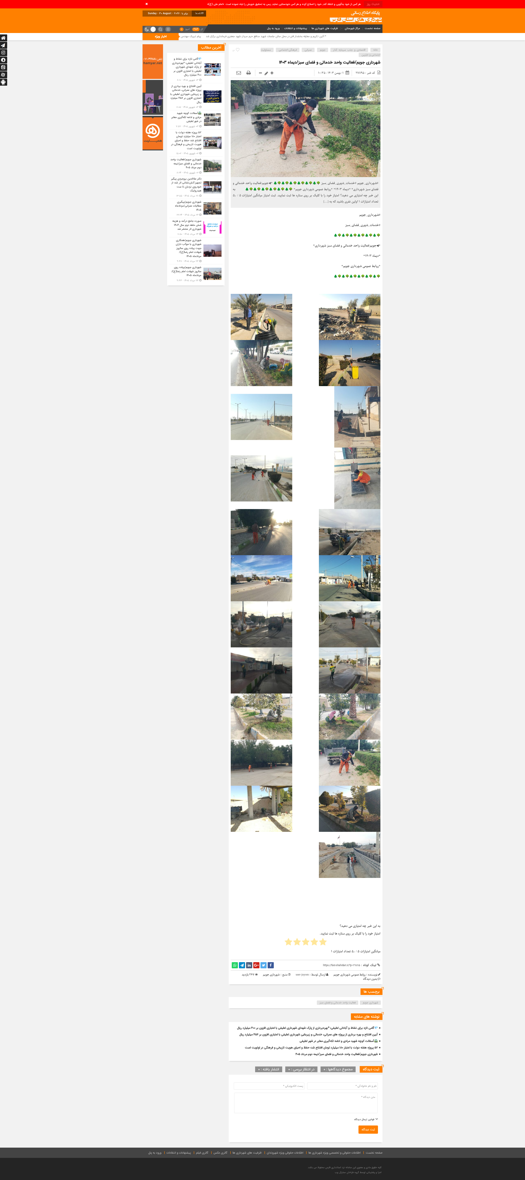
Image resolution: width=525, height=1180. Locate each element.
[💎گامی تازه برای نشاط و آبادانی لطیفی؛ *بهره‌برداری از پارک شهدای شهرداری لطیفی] (196, 69)
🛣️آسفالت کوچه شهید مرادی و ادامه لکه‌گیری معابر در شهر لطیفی (339, 1041)
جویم (322, 50)
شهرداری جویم (370, 1002)
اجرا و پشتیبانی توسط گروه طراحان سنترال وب (358, 1172)
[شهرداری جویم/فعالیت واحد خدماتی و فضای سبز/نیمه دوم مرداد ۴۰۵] (196, 166)
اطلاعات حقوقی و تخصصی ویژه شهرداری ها (334, 1152)
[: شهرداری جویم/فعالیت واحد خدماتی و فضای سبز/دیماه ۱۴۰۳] (239, 73)
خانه (375, 50)
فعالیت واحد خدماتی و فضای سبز (338, 1002)
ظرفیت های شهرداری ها (325, 28)
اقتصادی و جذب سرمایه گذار (349, 50)
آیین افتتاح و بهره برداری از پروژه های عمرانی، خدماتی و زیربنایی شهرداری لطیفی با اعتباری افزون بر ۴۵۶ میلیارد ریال (308, 1034)
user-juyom (302, 975)
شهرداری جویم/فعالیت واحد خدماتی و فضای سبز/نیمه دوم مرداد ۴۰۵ (337, 1054)
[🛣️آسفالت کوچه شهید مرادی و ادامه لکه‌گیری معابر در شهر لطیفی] (196, 119)
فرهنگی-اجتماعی (288, 50)
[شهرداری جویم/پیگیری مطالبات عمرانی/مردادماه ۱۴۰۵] (196, 208)
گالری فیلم (202, 1152)
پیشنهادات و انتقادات (295, 28)
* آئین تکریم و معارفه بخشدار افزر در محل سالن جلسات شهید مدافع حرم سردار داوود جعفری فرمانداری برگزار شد (374, 36)
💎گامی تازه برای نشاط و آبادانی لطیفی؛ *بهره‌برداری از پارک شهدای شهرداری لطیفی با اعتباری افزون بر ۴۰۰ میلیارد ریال (307, 1028)
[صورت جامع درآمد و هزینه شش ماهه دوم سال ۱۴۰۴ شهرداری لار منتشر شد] (196, 227)
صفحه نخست (372, 28)
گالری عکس (220, 1152)
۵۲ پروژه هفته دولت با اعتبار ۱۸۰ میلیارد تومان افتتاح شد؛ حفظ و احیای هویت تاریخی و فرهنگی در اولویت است (311, 1047)
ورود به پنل (273, 28)
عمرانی (308, 50)
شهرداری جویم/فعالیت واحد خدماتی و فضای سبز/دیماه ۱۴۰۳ (329, 62)
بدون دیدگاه (370, 979)
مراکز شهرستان (352, 28)
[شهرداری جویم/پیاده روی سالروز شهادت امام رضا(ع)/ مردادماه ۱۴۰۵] (196, 273)
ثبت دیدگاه (368, 1129)
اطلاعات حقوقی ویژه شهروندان (285, 1152)
